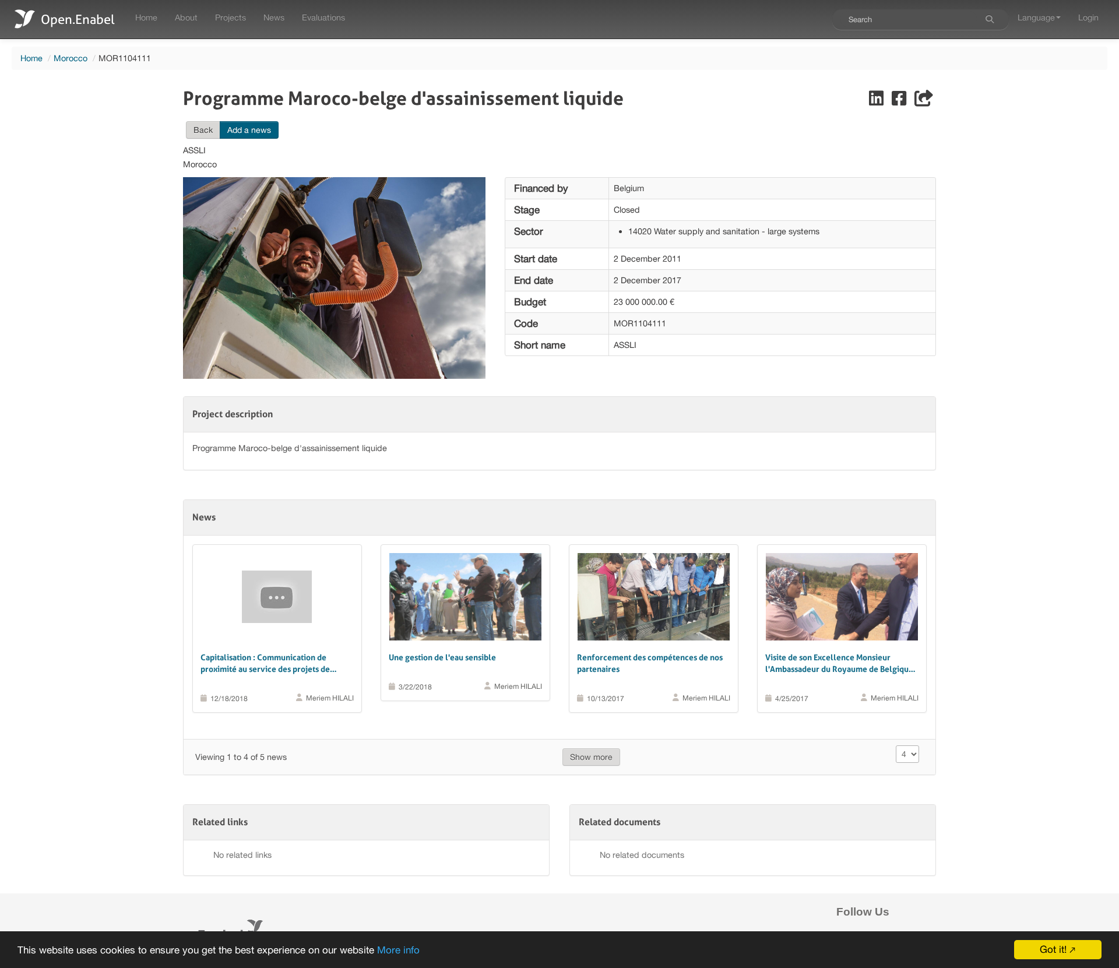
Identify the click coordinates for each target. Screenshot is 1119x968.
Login (1088, 17)
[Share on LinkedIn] (877, 101)
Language (1036, 17)
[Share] (924, 101)
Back (203, 130)
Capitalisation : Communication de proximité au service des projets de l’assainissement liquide (265, 664)
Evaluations (323, 17)
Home (146, 17)
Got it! (1053, 949)
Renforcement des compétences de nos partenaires (650, 663)
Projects (230, 17)
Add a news (249, 130)
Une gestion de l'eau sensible (442, 657)
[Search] (990, 19)
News (273, 17)
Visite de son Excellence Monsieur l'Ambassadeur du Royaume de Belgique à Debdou (839, 664)
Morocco (70, 58)
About (186, 17)
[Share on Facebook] (900, 101)
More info (398, 950)
